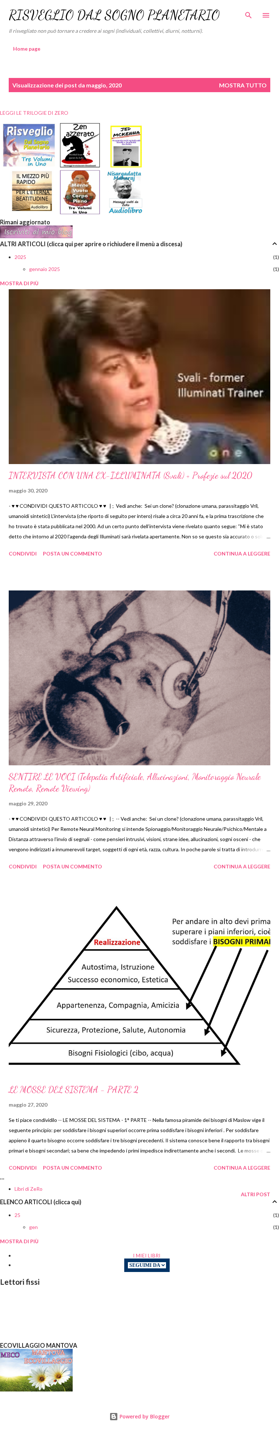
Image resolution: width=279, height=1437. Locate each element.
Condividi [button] (23, 553)
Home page (26, 49)
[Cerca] (248, 13)
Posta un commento (72, 553)
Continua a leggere (242, 553)
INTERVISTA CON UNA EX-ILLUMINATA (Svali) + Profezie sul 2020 (130, 475)
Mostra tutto (243, 85)
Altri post (255, 1194)
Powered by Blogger (144, 1416)
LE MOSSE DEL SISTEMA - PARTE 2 (73, 1089)
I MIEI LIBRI (147, 1255)
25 (17, 1215)
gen (33, 1227)
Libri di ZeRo (29, 1189)
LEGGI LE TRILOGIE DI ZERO (34, 113)
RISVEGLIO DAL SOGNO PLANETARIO (114, 15)
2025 (20, 257)
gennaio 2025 (44, 269)
